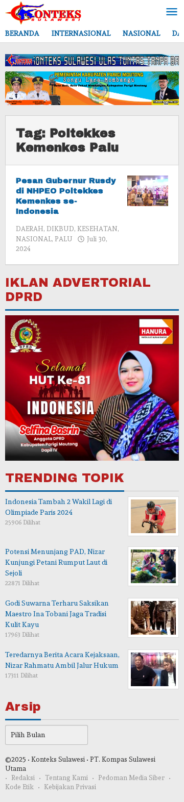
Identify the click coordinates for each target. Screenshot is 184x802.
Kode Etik (19, 787)
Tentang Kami (66, 778)
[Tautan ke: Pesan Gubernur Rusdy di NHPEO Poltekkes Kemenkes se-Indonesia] (147, 189)
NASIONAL (34, 239)
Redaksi (23, 778)
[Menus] (172, 12)
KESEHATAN (97, 229)
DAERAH (29, 229)
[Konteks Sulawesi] (43, 11)
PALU (64, 239)
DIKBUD (60, 229)
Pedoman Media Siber (131, 778)
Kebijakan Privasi (70, 787)
